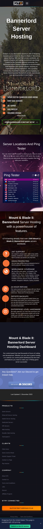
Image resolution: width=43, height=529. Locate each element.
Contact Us (5, 480)
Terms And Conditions (8, 483)
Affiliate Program (7, 494)
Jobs (3, 487)
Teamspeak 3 (6, 437)
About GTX (5, 476)
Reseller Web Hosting (8, 433)
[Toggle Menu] (27, 3)
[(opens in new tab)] (21, 384)
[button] (21, 122)
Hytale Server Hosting (8, 419)
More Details (21, 115)
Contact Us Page (7, 460)
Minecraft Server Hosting (9, 415)
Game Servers (6, 412)
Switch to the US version (20, 526)
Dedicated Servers (7, 422)
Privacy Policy (14, 517)
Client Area (5, 449)
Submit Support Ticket (8, 456)
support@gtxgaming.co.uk (21, 508)
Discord (4, 490)
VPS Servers (5, 426)
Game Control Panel (8, 453)
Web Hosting (6, 430)
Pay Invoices (5, 464)
